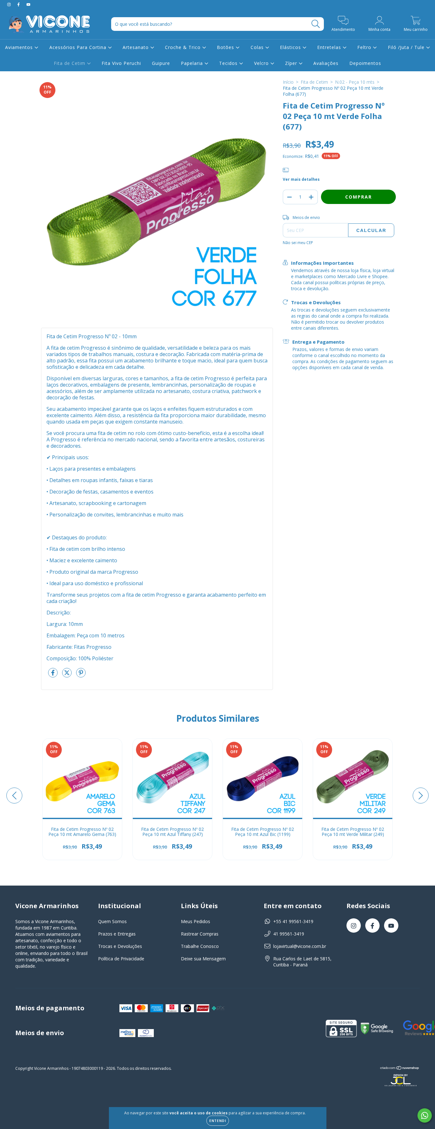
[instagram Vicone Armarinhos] (9, 4)
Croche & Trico (183, 47)
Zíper (292, 63)
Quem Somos (112, 921)
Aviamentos (19, 47)
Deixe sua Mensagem (203, 959)
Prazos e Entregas (117, 934)
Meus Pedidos (195, 921)
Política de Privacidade (121, 959)
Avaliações (326, 63)
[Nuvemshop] (400, 1068)
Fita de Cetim (70, 63)
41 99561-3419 (288, 934)
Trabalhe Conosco (200, 946)
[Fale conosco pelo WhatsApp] (424, 1115)
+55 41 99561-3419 (293, 921)
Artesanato (136, 47)
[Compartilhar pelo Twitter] (67, 675)
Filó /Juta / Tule (407, 47)
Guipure (161, 63)
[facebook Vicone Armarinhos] (19, 4)
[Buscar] (315, 24)
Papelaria (192, 63)
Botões (226, 47)
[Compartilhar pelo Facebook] (53, 675)
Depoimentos (365, 63)
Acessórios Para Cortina (78, 47)
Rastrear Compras (199, 934)
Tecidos (229, 63)
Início (288, 82)
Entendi (217, 1120)
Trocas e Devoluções (120, 946)
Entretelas (330, 47)
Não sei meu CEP (298, 242)
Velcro (262, 63)
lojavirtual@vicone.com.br (299, 946)
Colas (258, 47)
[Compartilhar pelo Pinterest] (81, 675)
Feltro (365, 47)
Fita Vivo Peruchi (121, 63)
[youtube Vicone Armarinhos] (28, 4)
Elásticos (291, 47)
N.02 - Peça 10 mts (354, 82)
